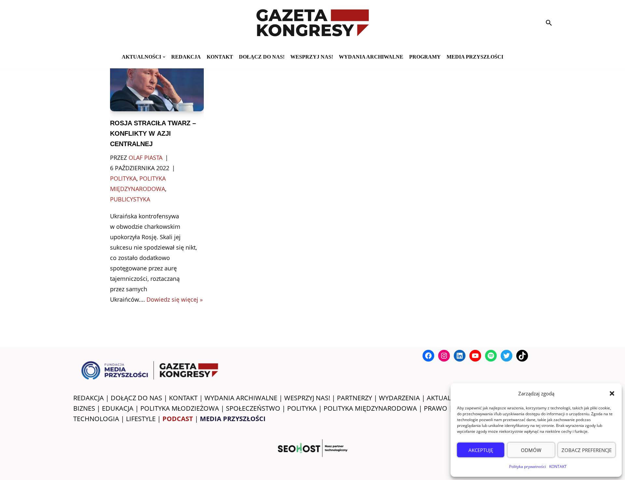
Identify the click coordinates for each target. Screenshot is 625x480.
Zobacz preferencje (587, 450)
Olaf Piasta (145, 157)
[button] (612, 393)
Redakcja (186, 56)
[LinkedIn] (459, 356)
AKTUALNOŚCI (449, 397)
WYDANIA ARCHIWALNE (240, 397)
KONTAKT (558, 466)
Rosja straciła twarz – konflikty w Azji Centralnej (153, 133)
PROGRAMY (425, 56)
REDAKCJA (88, 397)
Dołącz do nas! (262, 56)
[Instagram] (444, 356)
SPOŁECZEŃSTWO (253, 408)
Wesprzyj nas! (311, 56)
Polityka (123, 178)
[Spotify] (491, 356)
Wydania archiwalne (371, 56)
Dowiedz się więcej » (174, 299)
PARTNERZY (354, 397)
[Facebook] (428, 356)
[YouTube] (475, 356)
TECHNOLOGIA (96, 418)
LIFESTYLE (141, 418)
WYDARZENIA (399, 397)
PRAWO (435, 408)
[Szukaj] (549, 23)
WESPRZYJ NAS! (307, 397)
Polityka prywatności (527, 466)
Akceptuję (480, 450)
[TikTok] (522, 356)
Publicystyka (130, 199)
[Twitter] (506, 356)
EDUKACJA (117, 408)
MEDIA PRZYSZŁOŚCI (475, 56)
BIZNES (84, 408)
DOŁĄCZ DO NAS (136, 397)
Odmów (531, 450)
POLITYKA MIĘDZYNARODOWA (370, 408)
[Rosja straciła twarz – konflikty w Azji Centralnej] (157, 85)
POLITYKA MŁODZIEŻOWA (179, 408)
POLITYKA (302, 408)
